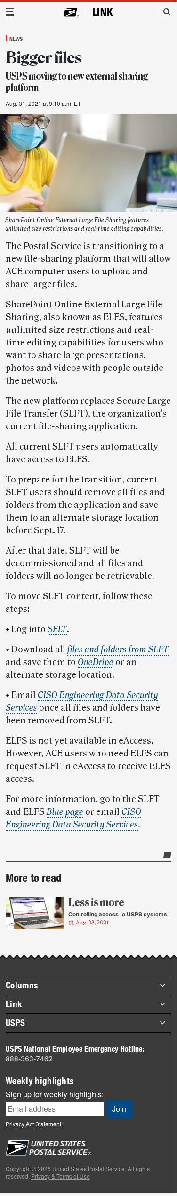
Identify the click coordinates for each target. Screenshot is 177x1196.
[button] (163, 11)
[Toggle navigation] (10, 12)
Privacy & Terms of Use (60, 1176)
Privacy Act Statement (33, 1124)
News (16, 38)
